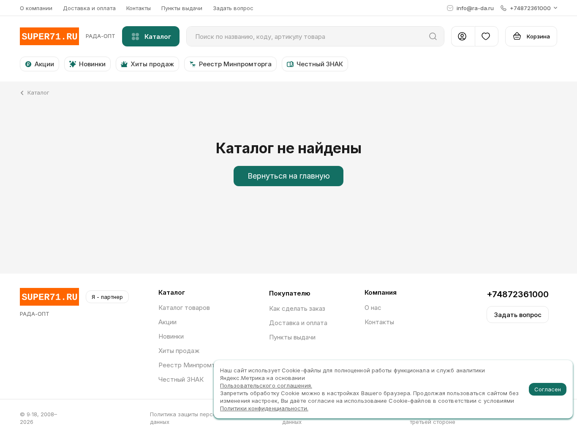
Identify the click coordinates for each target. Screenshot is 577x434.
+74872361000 (518, 294)
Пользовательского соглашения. (266, 385)
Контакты (138, 8)
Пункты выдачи (181, 8)
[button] (529, 8)
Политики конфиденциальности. (264, 408)
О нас (373, 308)
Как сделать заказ (297, 308)
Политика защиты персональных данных (194, 418)
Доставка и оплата (89, 8)
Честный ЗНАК (181, 379)
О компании (36, 8)
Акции (167, 322)
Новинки (171, 336)
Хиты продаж (178, 351)
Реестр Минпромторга (193, 365)
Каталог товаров (184, 308)
